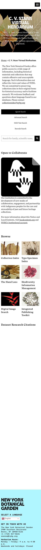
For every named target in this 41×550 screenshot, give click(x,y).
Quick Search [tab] (20, 112)
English (7, 518)
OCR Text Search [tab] (20, 123)
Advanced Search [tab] (20, 117)
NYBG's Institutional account (14, 223)
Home (4, 60)
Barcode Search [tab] (20, 129)
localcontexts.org (27, 220)
